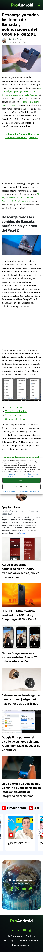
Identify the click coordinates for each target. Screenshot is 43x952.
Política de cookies (9, 491)
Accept (21, 480)
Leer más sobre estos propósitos (30, 475)
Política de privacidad (24, 491)
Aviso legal (36, 491)
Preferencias (21, 486)
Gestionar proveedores (12, 475)
